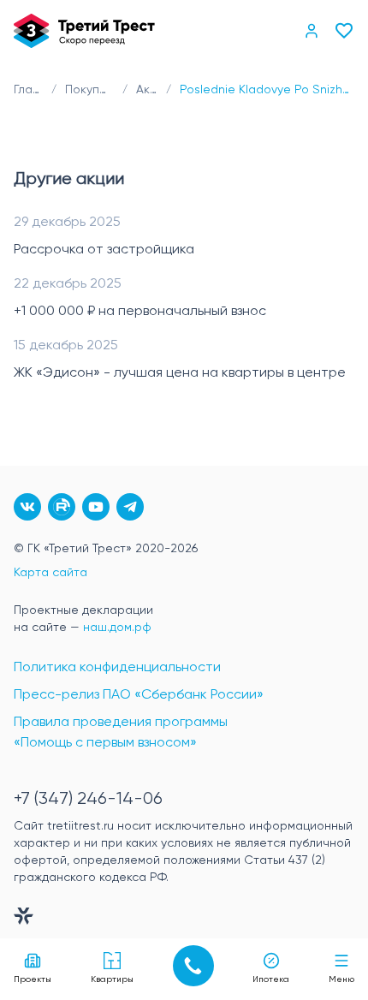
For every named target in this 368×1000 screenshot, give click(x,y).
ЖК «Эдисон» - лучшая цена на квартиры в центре (180, 373)
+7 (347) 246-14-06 (88, 799)
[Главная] (84, 31)
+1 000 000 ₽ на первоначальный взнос (140, 311)
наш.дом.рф (117, 628)
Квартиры (112, 979)
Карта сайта (50, 573)
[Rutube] (61, 507)
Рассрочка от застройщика (104, 250)
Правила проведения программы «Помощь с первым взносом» (121, 733)
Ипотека (270, 979)
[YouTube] (96, 507)
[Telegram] (130, 507)
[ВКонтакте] (27, 507)
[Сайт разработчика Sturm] (184, 920)
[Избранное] (344, 31)
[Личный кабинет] (311, 30)
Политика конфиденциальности (117, 668)
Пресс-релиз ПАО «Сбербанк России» (139, 695)
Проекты (32, 979)
